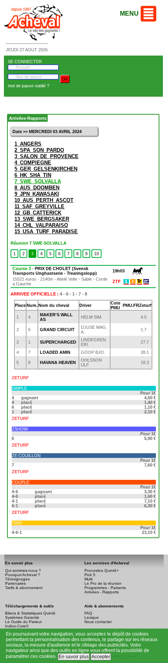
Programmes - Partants (105, 588)
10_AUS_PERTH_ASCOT (43, 200)
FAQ (88, 613)
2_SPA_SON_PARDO (39, 150)
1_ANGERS (27, 144)
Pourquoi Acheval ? (22, 575)
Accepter (100, 656)
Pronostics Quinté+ (101, 570)
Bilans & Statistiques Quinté (30, 613)
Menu (129, 13)
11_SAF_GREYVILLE (39, 206)
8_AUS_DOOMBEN (36, 188)
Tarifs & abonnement (24, 588)
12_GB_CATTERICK (37, 213)
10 (96, 253)
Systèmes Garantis (22, 617)
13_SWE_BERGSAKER (41, 219)
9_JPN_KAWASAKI (36, 194)
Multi (88, 579)
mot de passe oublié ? (28, 85)
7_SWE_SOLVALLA (37, 181)
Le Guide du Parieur (23, 622)
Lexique (91, 617)
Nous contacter (98, 622)
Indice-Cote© (17, 626)
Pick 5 (89, 575)
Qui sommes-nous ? (23, 570)
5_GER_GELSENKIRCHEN (45, 169)
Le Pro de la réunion (103, 583)
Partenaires (15, 583)
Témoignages (17, 579)
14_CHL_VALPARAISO (41, 225)
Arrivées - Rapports (101, 592)
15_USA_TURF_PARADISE (46, 231)
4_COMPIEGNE (32, 163)
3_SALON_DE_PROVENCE (46, 156)
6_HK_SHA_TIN (32, 175)
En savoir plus (74, 656)
